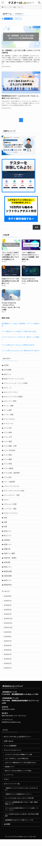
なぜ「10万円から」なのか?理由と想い (17, 758)
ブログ (6, 500)
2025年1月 (8, 668)
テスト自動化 (8, 468)
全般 (5, 517)
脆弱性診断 (8, 571)
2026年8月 (8, 596)
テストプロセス (9, 419)
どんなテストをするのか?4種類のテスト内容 (18, 754)
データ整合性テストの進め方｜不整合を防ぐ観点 (19, 331)
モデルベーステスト (11, 513)
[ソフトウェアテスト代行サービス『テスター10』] (21, 2)
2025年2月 (8, 663)
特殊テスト (8, 567)
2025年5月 (8, 650)
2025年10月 (8, 627)
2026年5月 (8, 610)
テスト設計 (8, 477)
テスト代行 (8, 428)
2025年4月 (8, 654)
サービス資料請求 (10, 746)
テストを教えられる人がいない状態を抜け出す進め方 (20, 350)
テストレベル (8, 423)
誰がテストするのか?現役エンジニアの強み (18, 770)
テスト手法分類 (9, 450)
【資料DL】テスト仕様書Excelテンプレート (18, 794)
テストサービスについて (12, 750)
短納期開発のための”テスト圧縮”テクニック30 (19, 820)
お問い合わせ (8, 741)
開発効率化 (8, 585)
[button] (39, 2)
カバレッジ (8, 388)
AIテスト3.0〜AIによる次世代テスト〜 (17, 737)
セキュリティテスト (11, 392)
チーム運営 (8, 410)
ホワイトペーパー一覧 (12, 784)
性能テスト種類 (9, 553)
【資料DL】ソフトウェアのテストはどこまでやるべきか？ (21, 789)
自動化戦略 (8, 576)
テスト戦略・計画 (10, 446)
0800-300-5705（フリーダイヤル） (14, 716)
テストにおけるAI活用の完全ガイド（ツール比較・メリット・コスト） (22, 809)
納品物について (9, 766)
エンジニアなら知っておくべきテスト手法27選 (19, 798)
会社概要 (7, 824)
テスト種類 (8, 459)
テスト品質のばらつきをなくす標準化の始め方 (18, 345)
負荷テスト (8, 580)
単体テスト (8, 531)
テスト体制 (8, 432)
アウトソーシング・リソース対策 (15, 383)
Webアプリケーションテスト (14, 379)
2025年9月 (8, 632)
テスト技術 (8, 455)
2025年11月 (8, 623)
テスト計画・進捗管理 (12, 473)
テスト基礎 (8, 441)
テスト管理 (8, 464)
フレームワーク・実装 (12, 495)
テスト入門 (8, 437)
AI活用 (6, 365)
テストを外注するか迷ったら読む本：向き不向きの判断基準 (22, 815)
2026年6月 (8, 605)
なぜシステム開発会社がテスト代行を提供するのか (20, 762)
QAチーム (7, 374)
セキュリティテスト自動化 (13, 397)
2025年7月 (8, 641)
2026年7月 (8, 601)
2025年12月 (8, 618)
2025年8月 (8, 636)
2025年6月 (8, 645)
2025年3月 (8, 659)
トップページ (8, 775)
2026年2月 (8, 614)
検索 (36, 227)
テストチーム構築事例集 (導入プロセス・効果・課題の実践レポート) (21, 803)
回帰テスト (8, 544)
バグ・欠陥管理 (9, 482)
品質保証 (7, 540)
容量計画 (7, 549)
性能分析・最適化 (10, 558)
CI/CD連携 (7, 370)
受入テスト (8, 535)
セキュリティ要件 (10, 401)
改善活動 (7, 562)
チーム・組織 (8, 18)
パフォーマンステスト (12, 486)
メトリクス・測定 (10, 509)
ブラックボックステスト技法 (14, 491)
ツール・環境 (8, 414)
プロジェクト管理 (10, 504)
